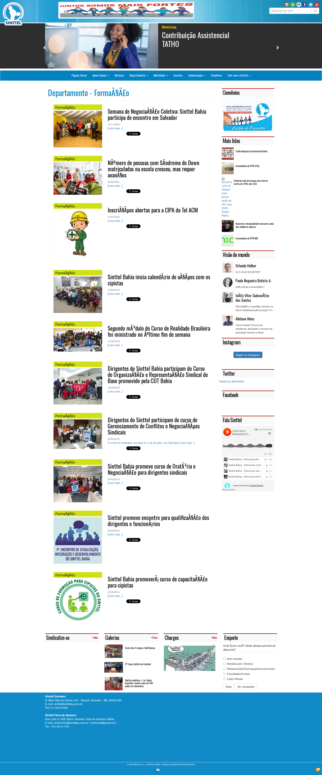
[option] (161, 46)
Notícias (119, 75)
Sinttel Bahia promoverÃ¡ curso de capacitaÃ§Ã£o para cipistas (158, 582)
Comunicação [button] (195, 75)
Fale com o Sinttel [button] (238, 75)
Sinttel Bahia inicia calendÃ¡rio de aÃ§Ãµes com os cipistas (159, 280)
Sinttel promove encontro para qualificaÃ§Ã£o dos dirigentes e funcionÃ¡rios (158, 520)
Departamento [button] (138, 75)
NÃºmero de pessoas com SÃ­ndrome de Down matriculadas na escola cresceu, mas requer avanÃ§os (153, 168)
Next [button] (277, 47)
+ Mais (95, 637)
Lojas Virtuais (235, 679)
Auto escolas (234, 659)
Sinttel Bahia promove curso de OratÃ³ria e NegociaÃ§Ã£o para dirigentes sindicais (151, 469)
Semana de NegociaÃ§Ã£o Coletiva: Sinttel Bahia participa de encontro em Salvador (157, 114)
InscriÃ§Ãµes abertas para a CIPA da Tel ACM (153, 210)
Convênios (216, 75)
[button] (292, 4)
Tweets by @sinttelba (231, 381)
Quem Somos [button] (99, 75)
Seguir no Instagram (248, 355)
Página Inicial (79, 75)
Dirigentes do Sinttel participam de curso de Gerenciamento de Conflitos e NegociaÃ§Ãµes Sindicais (154, 426)
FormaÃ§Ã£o (65, 107)
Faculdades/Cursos (238, 674)
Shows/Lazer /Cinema (240, 664)
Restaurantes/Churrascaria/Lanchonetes (251, 669)
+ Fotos (154, 637)
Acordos (178, 75)
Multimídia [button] (160, 75)
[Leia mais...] (115, 128)
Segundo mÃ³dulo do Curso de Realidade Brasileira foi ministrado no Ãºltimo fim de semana (159, 331)
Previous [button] (44, 47)
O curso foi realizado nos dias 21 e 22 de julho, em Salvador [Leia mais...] (151, 443)
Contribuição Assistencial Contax (195, 39)
